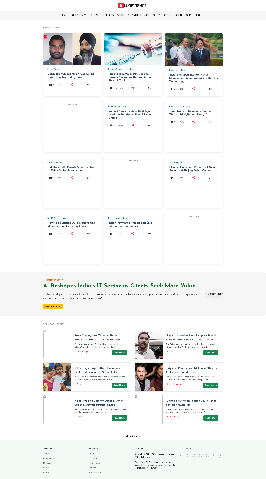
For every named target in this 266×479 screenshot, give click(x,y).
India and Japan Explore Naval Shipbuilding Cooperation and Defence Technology (193, 78)
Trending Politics (183, 106)
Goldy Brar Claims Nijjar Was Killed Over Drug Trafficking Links (70, 75)
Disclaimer (93, 458)
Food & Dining (53, 218)
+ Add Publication (96, 472)
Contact (92, 468)
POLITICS (156, 15)
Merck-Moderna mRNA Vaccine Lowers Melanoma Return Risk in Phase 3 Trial (129, 77)
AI (182, 162)
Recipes (64, 218)
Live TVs (47, 468)
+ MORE (198, 15)
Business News (121, 218)
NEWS (64, 15)
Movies (126, 106)
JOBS (146, 15)
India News (180, 70)
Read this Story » (53, 306)
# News (170, 351)
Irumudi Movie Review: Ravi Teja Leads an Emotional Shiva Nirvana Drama (130, 114)
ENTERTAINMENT (134, 15)
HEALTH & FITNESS (78, 15)
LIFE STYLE (94, 15)
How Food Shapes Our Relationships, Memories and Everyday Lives (71, 224)
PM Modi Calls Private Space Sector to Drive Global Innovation (70, 168)
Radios (46, 472)
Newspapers (48, 458)
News (49, 69)
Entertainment (114, 106)
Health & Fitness (115, 69)
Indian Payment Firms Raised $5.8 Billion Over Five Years (130, 224)
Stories (46, 454)
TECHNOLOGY (108, 15)
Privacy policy (95, 463)
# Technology (81, 351)
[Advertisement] (72, 127)
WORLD (120, 15)
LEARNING (178, 15)
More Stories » (133, 436)
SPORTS (167, 15)
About (91, 454)
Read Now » (119, 352)
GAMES (188, 15)
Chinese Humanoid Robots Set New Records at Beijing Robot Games (192, 168)
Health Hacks (129, 69)
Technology (174, 162)
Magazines (48, 463)
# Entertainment (174, 384)
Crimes (57, 69)
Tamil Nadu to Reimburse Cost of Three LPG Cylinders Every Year (190, 112)
